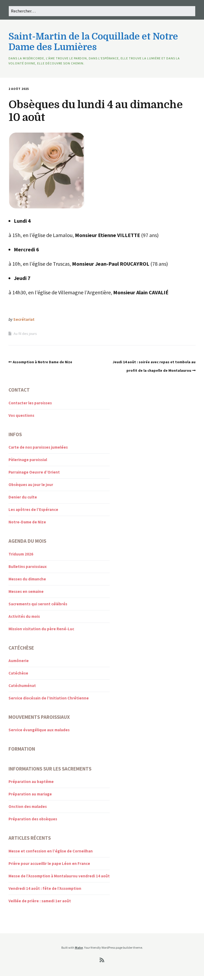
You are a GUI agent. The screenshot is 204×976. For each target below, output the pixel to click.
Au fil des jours (25, 333)
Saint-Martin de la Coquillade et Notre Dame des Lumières (93, 41)
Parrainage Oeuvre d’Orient (34, 472)
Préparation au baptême (31, 781)
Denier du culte (22, 497)
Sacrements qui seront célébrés (37, 603)
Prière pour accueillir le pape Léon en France (49, 863)
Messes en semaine (26, 591)
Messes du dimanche (27, 578)
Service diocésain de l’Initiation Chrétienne (48, 698)
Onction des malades (27, 806)
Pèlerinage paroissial (27, 459)
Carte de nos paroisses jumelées (38, 447)
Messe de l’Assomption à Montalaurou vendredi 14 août (59, 875)
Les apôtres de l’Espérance (33, 509)
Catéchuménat (22, 685)
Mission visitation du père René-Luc (41, 628)
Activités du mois (24, 616)
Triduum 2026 (20, 554)
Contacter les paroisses (30, 402)
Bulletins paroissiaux (27, 566)
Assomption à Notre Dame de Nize (42, 362)
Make (79, 947)
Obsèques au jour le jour (30, 484)
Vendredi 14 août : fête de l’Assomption (44, 888)
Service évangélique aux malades (39, 729)
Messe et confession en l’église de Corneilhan (50, 851)
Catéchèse (18, 673)
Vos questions (21, 415)
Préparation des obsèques (32, 818)
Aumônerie (18, 660)
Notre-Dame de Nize (27, 521)
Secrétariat (24, 319)
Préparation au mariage (30, 793)
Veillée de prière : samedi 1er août (39, 900)
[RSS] (102, 960)
